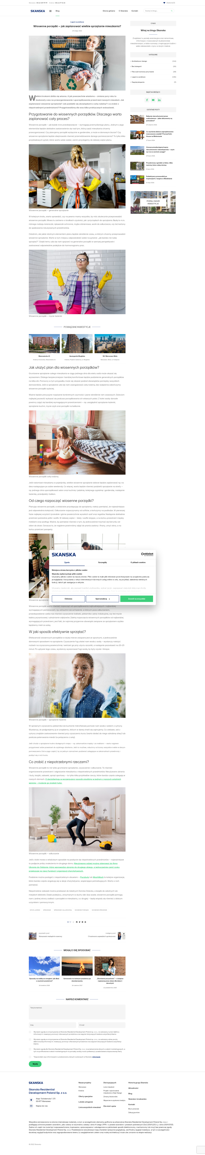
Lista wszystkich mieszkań (90, 1107)
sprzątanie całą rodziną (63, 910)
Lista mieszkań (108, 1087)
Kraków (81, 1091)
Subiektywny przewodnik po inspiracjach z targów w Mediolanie (159, 177)
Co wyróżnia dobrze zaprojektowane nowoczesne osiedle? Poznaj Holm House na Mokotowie (159, 134)
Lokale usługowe (86, 1102)
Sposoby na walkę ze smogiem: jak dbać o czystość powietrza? (44, 980)
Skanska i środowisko (137, 1099)
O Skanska (123, 11)
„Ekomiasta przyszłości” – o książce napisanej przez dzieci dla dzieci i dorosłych (110, 981)
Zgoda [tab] (67, 562)
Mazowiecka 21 (44, 356)
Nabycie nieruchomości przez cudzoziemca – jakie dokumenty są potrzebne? (159, 118)
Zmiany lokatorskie (110, 1097)
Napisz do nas (42, 1106)
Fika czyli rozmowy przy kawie (154, 72)
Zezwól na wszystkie (136, 599)
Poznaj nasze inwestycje (153, 202)
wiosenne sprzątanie (99, 910)
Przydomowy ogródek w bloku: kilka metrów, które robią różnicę (159, 164)
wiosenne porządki (82, 910)
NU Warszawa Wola (110, 356)
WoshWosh (98, 877)
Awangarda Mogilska (77, 356)
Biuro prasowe (133, 1109)
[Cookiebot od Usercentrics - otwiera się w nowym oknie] (143, 554)
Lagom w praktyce (77, 22)
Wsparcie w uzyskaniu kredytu (114, 1100)
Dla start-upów (109, 1106)
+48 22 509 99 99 (41, 3)
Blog (57, 11)
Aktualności (133, 1088)
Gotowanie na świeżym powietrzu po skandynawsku (77, 980)
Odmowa (68, 599)
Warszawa (82, 1087)
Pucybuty (84, 877)
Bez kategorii (154, 66)
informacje (96, 1057)
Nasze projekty (85, 1083)
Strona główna (109, 11)
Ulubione (170, 3)
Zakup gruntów (134, 1113)
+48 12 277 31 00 (60, 3)
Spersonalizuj (101, 599)
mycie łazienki (35, 910)
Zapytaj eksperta (154, 82)
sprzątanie (47, 910)
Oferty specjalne (86, 1096)
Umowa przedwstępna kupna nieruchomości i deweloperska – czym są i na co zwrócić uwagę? (160, 149)
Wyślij (35, 1064)
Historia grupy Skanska (138, 1083)
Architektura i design (154, 61)
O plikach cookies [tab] (138, 562)
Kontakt (135, 11)
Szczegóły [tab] (102, 562)
